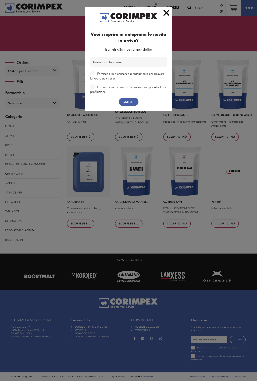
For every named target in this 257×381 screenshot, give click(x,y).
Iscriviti (129, 101)
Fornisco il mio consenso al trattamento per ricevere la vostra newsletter (127, 76)
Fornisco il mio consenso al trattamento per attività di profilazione (128, 89)
